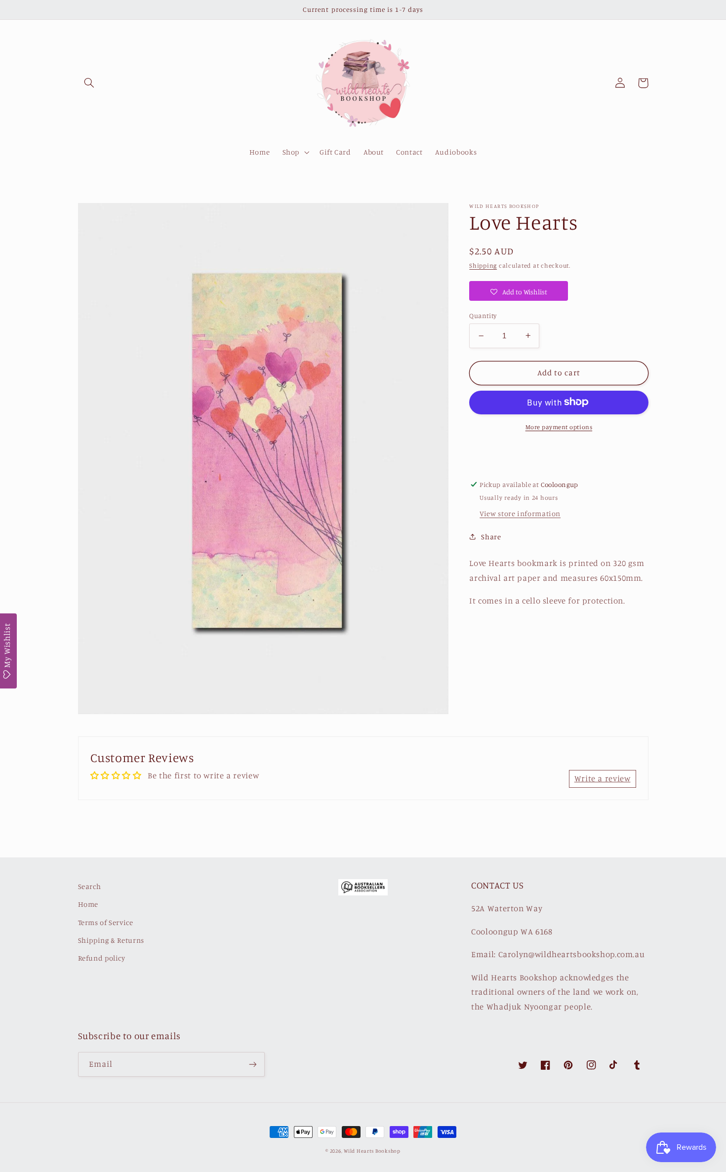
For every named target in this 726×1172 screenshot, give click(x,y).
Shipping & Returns (111, 940)
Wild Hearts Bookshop (372, 1151)
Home (88, 904)
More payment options (559, 426)
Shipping (483, 265)
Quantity (482, 316)
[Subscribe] (252, 1064)
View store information (520, 513)
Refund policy (101, 958)
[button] (89, 83)
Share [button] (491, 536)
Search (89, 886)
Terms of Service (105, 922)
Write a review (602, 778)
